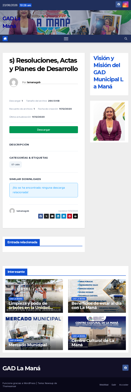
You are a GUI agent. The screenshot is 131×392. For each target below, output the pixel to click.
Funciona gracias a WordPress (19, 383)
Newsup (49, 383)
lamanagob (34, 82)
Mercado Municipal (28, 344)
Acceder (123, 384)
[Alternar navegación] (66, 38)
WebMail (103, 384)
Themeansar (9, 386)
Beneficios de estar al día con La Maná (96, 305)
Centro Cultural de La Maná (92, 342)
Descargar (43, 129)
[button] (126, 38)
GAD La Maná (21, 368)
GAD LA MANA (16, 299)
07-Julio (15, 164)
